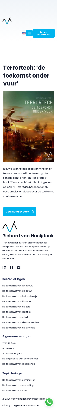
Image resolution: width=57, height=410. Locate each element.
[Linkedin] (4, 267)
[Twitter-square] (19, 267)
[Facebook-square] (11, 267)
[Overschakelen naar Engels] (24, 33)
